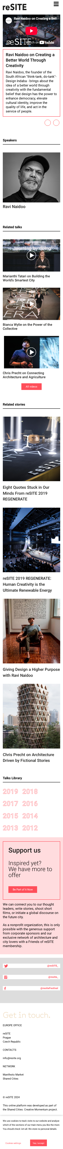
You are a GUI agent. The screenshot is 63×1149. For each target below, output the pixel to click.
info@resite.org (12, 1058)
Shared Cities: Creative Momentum (27, 1109)
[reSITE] (15, 7)
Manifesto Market (13, 1074)
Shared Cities (10, 1078)
